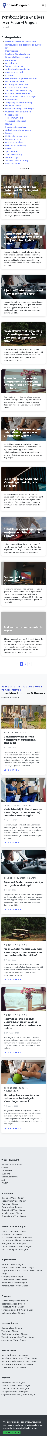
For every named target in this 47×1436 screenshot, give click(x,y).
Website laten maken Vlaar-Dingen (18, 1337)
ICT (6, 48)
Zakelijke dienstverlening (16, 160)
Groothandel (11, 99)
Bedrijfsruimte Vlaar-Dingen (14, 1391)
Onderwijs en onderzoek (16, 84)
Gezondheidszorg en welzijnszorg (21, 78)
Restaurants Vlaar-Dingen (13, 1231)
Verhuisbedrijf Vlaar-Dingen (14, 1249)
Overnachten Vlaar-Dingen (14, 1279)
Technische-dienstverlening (18, 90)
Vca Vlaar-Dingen (9, 1331)
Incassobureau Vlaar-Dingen (15, 1388)
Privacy (4, 1182)
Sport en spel (11, 151)
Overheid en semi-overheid (18, 111)
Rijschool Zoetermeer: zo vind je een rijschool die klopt (23, 883)
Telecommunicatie (14, 117)
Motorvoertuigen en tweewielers (20, 41)
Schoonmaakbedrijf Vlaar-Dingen (17, 1310)
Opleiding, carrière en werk (18, 130)
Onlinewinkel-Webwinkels (17, 93)
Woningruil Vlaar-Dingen (13, 1382)
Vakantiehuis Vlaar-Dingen (14, 1282)
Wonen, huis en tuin (14, 66)
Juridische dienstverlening (17, 69)
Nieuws (8, 124)
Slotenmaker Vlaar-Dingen (14, 1367)
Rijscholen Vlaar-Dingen (12, 1198)
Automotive (10, 60)
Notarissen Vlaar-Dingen (13, 1304)
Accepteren (11, 1432)
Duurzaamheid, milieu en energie (20, 96)
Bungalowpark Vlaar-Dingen (14, 1285)
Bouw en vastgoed (14, 72)
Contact (5, 1167)
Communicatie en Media (16, 87)
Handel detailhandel (14, 81)
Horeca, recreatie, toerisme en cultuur (23, 45)
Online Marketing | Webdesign (19, 108)
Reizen (8, 148)
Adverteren (6, 1170)
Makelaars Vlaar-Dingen (13, 1313)
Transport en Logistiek (15, 121)
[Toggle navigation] (43, 5)
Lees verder (11, 770)
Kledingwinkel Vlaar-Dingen (14, 1334)
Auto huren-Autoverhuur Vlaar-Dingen (19, 1358)
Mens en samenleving (15, 145)
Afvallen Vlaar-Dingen (11, 1213)
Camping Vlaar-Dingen (12, 1276)
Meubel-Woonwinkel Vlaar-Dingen (17, 1267)
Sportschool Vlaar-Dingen (13, 1340)
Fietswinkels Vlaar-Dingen (13, 1201)
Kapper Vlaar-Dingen (11, 1207)
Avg (3, 1180)
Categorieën (11, 37)
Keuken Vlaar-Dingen (11, 1328)
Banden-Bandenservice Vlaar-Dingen (19, 1361)
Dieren (8, 133)
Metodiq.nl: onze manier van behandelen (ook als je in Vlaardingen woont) (21, 1098)
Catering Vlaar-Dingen (12, 1234)
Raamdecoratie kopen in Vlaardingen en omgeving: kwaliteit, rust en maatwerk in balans (22, 1023)
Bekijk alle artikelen (9, 697)
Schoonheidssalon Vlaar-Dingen (16, 1237)
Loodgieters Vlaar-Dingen (13, 1243)
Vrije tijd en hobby (13, 154)
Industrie (9, 75)
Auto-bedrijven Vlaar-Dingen (15, 1355)
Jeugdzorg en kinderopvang (18, 102)
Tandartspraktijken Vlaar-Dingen (17, 1240)
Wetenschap (11, 157)
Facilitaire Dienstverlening (17, 54)
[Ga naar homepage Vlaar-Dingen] (15, 5)
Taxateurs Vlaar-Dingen (12, 1306)
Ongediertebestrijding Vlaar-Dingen (18, 1394)
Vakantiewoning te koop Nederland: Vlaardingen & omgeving (20, 740)
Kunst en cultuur (13, 163)
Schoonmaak (11, 115)
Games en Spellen (14, 142)
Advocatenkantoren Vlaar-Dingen (17, 1364)
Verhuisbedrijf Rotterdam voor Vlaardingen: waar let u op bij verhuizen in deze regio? (23, 812)
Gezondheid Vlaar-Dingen (13, 1210)
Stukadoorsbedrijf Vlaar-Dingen (16, 1246)
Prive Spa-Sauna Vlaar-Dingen (15, 1385)
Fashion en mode (13, 139)
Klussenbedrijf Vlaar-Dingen (14, 1300)
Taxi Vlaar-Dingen (9, 1204)
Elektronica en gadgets (16, 136)
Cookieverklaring (9, 1176)
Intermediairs (11, 51)
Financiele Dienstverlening (17, 57)
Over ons (5, 1173)
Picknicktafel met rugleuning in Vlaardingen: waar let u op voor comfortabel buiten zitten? (23, 952)
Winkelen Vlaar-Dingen (12, 1264)
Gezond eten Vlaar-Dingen (14, 1216)
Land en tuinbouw (13, 105)
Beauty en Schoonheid (15, 127)
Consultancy (11, 63)
